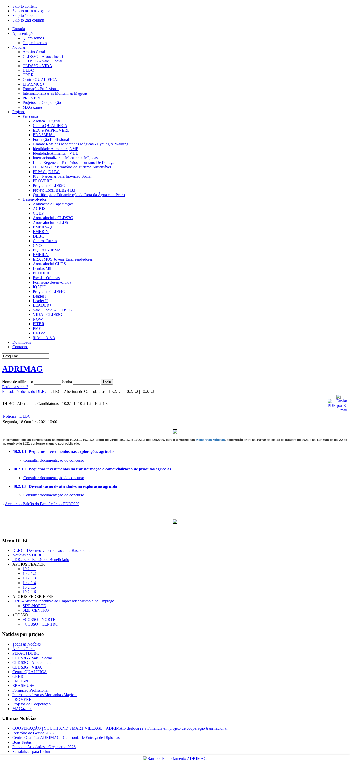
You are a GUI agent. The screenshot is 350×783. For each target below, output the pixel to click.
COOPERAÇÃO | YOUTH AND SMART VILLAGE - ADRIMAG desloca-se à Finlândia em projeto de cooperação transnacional (119, 728)
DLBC (25, 416)
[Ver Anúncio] (175, 432)
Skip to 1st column (27, 15)
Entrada (8, 391)
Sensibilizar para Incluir (31, 751)
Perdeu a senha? (15, 387)
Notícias (10, 416)
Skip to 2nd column (28, 20)
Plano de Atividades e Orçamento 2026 (44, 747)
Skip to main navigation (31, 11)
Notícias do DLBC (32, 391)
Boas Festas (22, 742)
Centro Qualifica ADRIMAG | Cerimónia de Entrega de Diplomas (66, 737)
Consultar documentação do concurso (53, 460)
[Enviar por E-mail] (341, 410)
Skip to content (24, 6)
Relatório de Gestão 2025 (33, 733)
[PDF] (331, 405)
